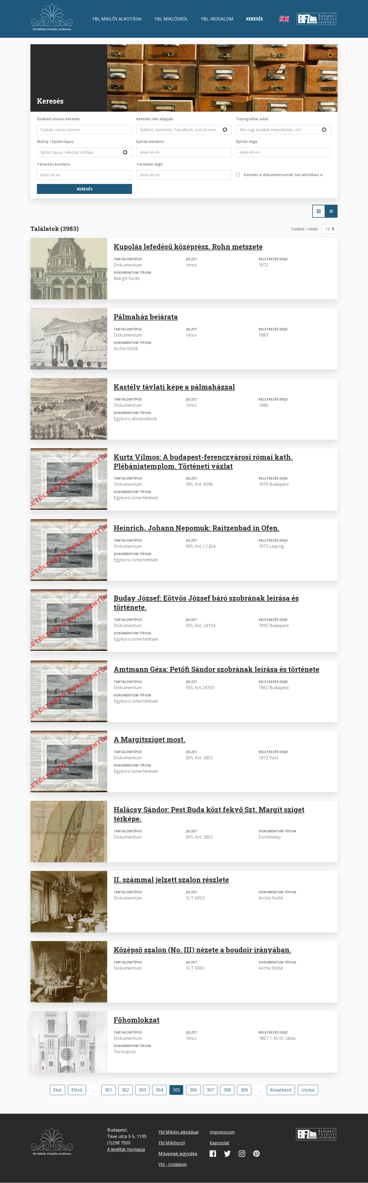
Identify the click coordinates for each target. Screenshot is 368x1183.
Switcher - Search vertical (331, 211)
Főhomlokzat (136, 1019)
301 (110, 1090)
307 (212, 1090)
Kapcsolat (219, 1143)
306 (195, 1090)
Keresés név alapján (154, 118)
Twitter (227, 1153)
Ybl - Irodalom (172, 1164)
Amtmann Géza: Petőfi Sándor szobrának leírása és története (216, 669)
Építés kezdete (150, 141)
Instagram (242, 1153)
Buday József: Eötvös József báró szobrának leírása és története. (206, 602)
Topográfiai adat (252, 118)
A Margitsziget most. (149, 739)
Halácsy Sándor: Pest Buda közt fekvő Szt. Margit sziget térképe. (209, 814)
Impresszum (222, 1132)
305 (178, 1091)
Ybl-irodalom (217, 19)
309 (246, 1090)
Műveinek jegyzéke (177, 1154)
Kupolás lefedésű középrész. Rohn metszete (188, 246)
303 (144, 1090)
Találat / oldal (304, 228)
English (284, 19)
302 (127, 1090)
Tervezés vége (149, 164)
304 (161, 1090)
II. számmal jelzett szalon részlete (171, 879)
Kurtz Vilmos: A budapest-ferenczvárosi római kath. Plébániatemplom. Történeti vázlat (203, 461)
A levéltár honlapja (126, 1149)
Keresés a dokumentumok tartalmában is (283, 174)
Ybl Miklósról (171, 19)
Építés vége (246, 141)
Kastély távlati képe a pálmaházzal (174, 386)
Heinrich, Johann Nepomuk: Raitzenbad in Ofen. (196, 527)
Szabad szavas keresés (58, 118)
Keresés (254, 19)
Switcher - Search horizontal (318, 211)
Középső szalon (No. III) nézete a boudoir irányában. (202, 949)
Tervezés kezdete (53, 164)
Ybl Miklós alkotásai (117, 19)
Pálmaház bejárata (146, 316)
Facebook (213, 1153)
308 (229, 1090)
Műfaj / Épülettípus (55, 141)
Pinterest (256, 1153)
